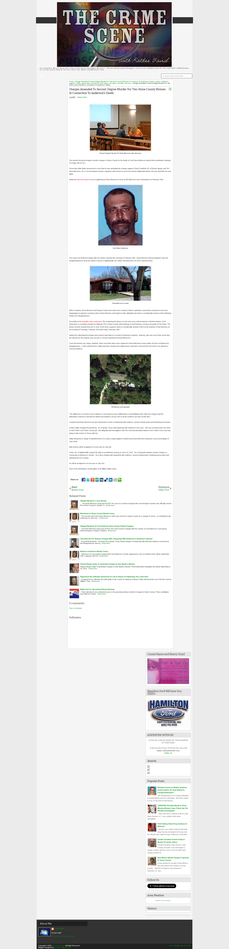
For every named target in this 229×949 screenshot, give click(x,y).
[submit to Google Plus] (92, 480)
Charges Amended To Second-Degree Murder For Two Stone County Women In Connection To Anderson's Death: (117, 91)
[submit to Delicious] (106, 480)
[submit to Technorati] (120, 480)
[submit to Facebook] (83, 480)
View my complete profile (62, 936)
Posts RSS (173, 946)
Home (41, 76)
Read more (110, 505)
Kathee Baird (82, 97)
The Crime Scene (58, 946)
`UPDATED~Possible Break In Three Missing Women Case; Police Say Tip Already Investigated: (172, 808)
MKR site (67, 947)
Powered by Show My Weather (162, 900)
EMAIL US (168, 753)
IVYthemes (58, 947)
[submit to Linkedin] (110, 480)
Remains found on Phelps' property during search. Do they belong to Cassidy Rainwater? (172, 790)
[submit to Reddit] (115, 480)
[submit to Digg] (101, 480)
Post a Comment (75, 608)
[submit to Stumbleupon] (97, 480)
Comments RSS (185, 946)
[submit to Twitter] (88, 480)
